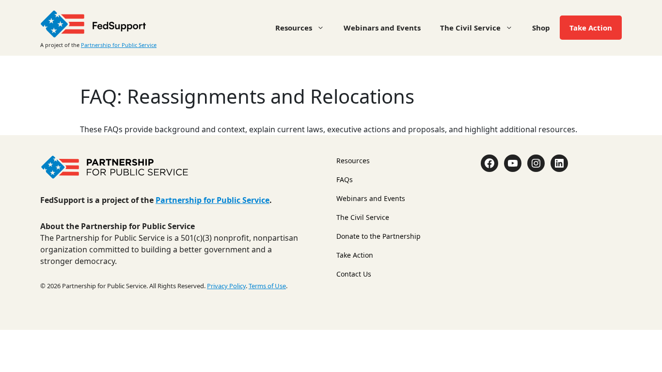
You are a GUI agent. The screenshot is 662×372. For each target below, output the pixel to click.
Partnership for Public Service (119, 44)
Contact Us (353, 274)
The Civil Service (470, 27)
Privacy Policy (226, 285)
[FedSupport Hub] (93, 22)
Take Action (590, 27)
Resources (293, 27)
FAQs (344, 179)
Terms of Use (267, 285)
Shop (541, 27)
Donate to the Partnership (378, 236)
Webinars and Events (382, 27)
